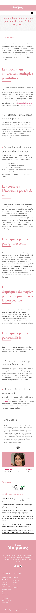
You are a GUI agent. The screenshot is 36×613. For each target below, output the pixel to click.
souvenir (5, 401)
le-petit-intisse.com (24, 103)
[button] (32, 12)
